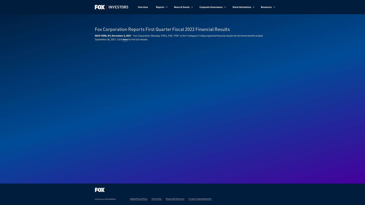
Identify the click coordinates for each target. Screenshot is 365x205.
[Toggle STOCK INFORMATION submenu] (253, 7)
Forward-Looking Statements (200, 199)
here (125, 39)
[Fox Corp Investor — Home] (100, 7)
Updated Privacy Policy (138, 199)
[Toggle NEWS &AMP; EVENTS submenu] (192, 7)
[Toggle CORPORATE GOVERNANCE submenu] (225, 7)
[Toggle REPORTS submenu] (166, 7)
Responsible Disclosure (175, 199)
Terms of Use (157, 199)
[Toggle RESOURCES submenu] (274, 7)
